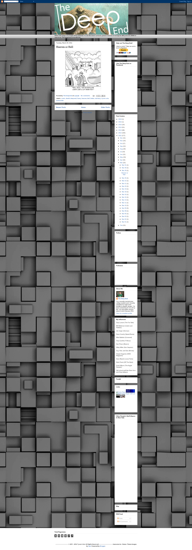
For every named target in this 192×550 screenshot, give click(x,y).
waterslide (60, 100)
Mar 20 (124, 186)
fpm (89, 546)
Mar (121, 162)
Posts (120, 518)
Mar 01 (124, 222)
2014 (120, 127)
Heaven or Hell (64, 46)
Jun (121, 154)
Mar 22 (124, 180)
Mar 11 (124, 202)
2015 (120, 124)
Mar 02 (124, 219)
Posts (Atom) (87, 112)
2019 (120, 119)
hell (88, 98)
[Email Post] (93, 95)
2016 (120, 122)
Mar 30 (124, 168)
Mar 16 (124, 194)
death (68, 98)
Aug (121, 149)
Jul (121, 151)
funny (79, 98)
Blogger (102, 546)
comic (63, 98)
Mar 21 (124, 183)
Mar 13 (124, 200)
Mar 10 (124, 205)
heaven (84, 98)
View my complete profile (124, 313)
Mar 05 (124, 213)
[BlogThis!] (99, 96)
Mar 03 (124, 216)
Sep (121, 146)
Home (83, 107)
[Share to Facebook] (103, 96)
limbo (92, 98)
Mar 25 (124, 178)
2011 (120, 135)
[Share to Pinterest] (105, 96)
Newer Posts (61, 107)
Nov (121, 140)
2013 (120, 130)
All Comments (123, 521)
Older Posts (105, 107)
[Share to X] (101, 96)
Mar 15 (124, 197)
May (121, 157)
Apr (121, 160)
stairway (98, 98)
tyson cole (105, 98)
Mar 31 (124, 165)
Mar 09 (124, 208)
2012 (120, 133)
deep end (73, 98)
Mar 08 (124, 211)
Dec (121, 138)
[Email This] (97, 96)
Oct (121, 143)
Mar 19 (124, 189)
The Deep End (123, 298)
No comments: (86, 95)
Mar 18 (124, 192)
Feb (121, 225)
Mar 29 (124, 170)
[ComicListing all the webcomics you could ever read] (120, 397)
